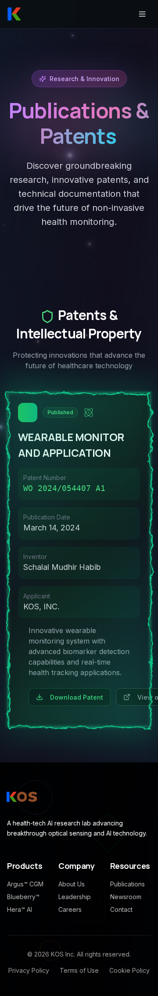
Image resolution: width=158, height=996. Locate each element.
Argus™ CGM (25, 884)
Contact (121, 909)
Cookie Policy (129, 970)
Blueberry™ (23, 896)
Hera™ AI (19, 909)
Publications (127, 884)
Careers (70, 909)
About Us (71, 884)
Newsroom (125, 896)
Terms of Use (79, 970)
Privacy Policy (28, 970)
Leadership (74, 896)
